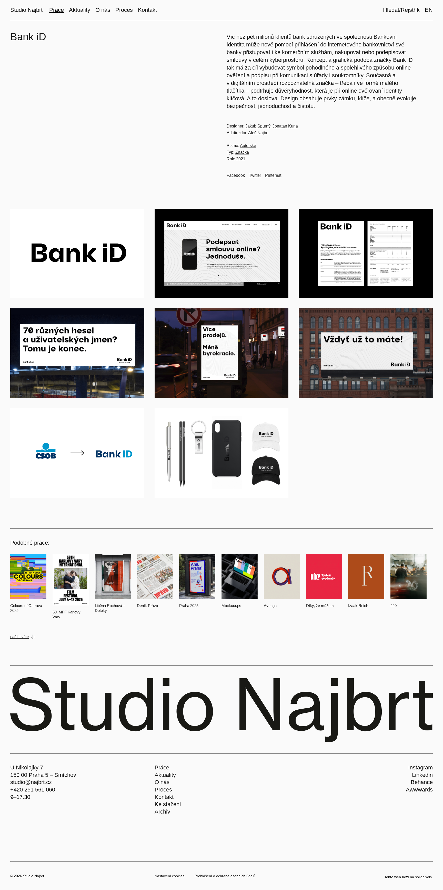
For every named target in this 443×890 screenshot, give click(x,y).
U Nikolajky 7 (26, 767)
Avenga (270, 605)
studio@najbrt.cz (31, 782)
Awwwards (419, 789)
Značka (242, 152)
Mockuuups (231, 605)
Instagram (420, 767)
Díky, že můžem (320, 605)
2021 (240, 159)
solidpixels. (424, 877)
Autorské (248, 145)
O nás (162, 782)
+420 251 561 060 (32, 789)
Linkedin (422, 775)
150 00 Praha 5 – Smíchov (43, 775)
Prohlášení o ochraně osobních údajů (225, 876)
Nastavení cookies (169, 876)
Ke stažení (168, 804)
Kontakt (164, 797)
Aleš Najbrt (258, 133)
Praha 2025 (188, 605)
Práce (162, 767)
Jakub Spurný (257, 126)
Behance (422, 782)
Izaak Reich (358, 605)
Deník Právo (147, 605)
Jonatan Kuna (285, 126)
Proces (163, 789)
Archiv (162, 811)
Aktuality (165, 775)
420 (393, 605)
